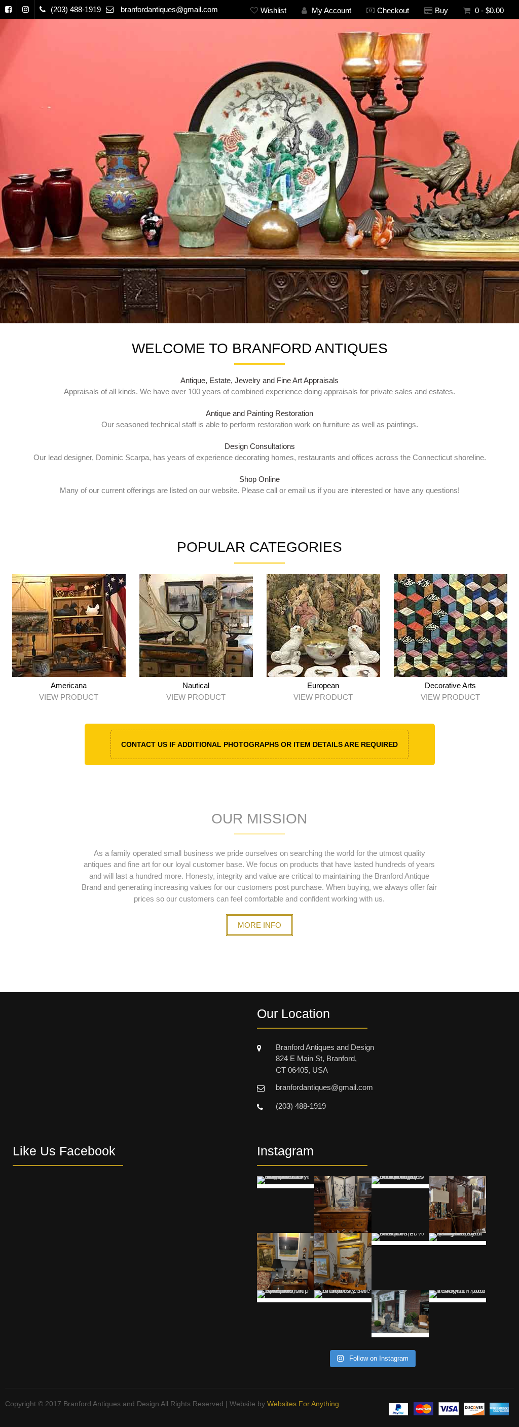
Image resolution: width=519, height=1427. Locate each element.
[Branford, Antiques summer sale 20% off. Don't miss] (343, 1204)
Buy (441, 10)
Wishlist (273, 10)
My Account (330, 10)
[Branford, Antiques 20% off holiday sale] (343, 1318)
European (323, 685)
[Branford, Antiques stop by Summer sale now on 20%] (285, 1318)
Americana (69, 685)
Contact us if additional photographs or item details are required (259, 744)
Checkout (393, 10)
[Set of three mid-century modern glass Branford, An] (400, 1204)
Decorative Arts (450, 685)
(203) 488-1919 (76, 9)
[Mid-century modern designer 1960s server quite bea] (457, 1261)
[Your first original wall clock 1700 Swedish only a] (285, 1204)
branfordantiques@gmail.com (169, 9)
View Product (68, 697)
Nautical (195, 685)
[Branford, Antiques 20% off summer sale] (457, 1204)
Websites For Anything (303, 1404)
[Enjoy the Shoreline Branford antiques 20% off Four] (400, 1318)
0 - (488, 10)
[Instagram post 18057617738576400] (457, 1318)
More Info (259, 925)
